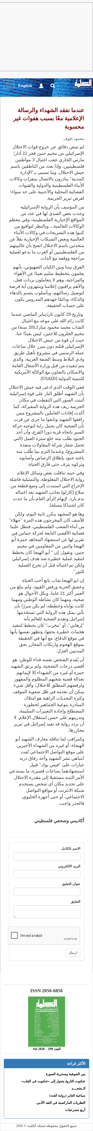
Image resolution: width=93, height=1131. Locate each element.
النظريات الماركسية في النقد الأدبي (60, 1102)
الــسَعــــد (78, 1088)
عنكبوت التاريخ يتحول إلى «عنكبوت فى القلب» (53, 1081)
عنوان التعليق (71, 884)
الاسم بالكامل (70, 848)
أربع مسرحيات (75, 1110)
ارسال (72, 952)
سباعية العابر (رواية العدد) (67, 1095)
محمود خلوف (73, 139)
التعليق (75, 901)
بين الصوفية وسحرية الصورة (65, 1074)
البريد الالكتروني (69, 866)
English (25, 85)
